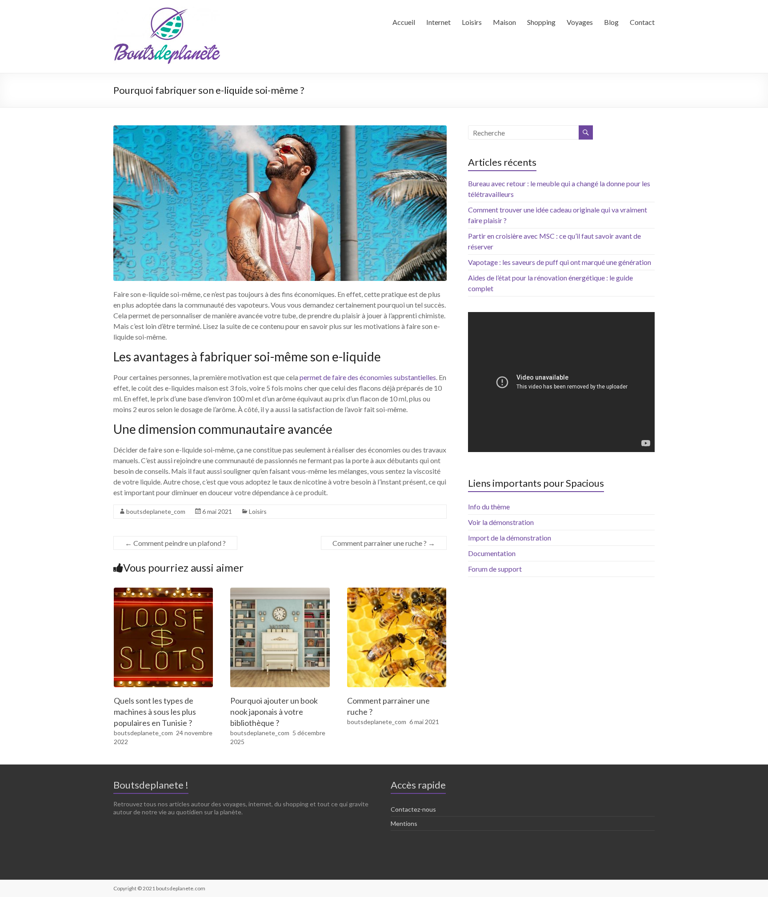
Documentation (492, 553)
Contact (642, 22)
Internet (438, 22)
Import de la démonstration (509, 537)
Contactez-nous (413, 809)
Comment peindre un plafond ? (175, 543)
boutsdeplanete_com (155, 511)
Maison (504, 22)
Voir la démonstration (501, 522)
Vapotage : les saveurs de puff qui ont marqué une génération (559, 262)
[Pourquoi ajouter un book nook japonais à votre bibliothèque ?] (280, 592)
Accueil (403, 22)
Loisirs (472, 22)
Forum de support (495, 569)
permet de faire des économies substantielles (368, 377)
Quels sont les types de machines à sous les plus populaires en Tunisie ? (155, 712)
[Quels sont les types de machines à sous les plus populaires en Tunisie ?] (163, 592)
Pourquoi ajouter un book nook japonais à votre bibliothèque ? (274, 712)
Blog (611, 22)
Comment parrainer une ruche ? (383, 543)
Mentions (404, 823)
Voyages (580, 22)
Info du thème (489, 506)
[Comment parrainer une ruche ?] (397, 592)
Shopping (541, 22)
